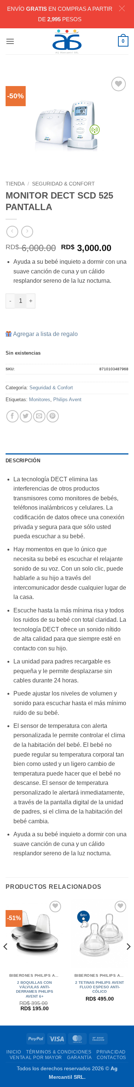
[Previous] (5, 961)
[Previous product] (27, 231)
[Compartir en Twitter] (26, 416)
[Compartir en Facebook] (12, 416)
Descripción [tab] (23, 460)
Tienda (15, 184)
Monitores (39, 399)
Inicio (13, 1052)
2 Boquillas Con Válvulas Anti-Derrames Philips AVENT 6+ (34, 989)
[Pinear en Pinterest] (53, 416)
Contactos (112, 1057)
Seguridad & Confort (63, 184)
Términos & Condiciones (58, 1052)
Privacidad (111, 1052)
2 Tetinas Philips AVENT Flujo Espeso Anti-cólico (99, 987)
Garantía (79, 1057)
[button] (10, 41)
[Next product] (12, 231)
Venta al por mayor (36, 1057)
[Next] (128, 961)
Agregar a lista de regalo (45, 334)
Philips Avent (67, 399)
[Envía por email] (39, 416)
